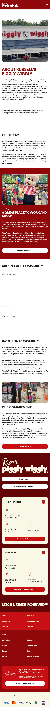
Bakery (4, 656)
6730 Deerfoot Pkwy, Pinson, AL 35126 (12, 516)
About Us (30, 616)
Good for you (32, 646)
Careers (5, 626)
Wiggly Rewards (33, 621)
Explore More (24, 446)
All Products (6, 640)
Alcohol (29, 640)
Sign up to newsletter (24, 683)
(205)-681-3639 (10, 529)
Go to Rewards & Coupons (23, 486)
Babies (4, 651)
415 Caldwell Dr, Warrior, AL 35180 (11, 567)
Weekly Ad (6, 621)
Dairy (29, 651)
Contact (30, 626)
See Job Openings (23, 251)
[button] (47, 4)
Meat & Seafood (33, 656)
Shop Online (23, 479)
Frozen (4, 646)
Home (4, 616)
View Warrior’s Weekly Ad (23, 589)
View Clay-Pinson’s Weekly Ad (23, 539)
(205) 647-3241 (10, 580)
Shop (4, 635)
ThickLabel (40, 695)
